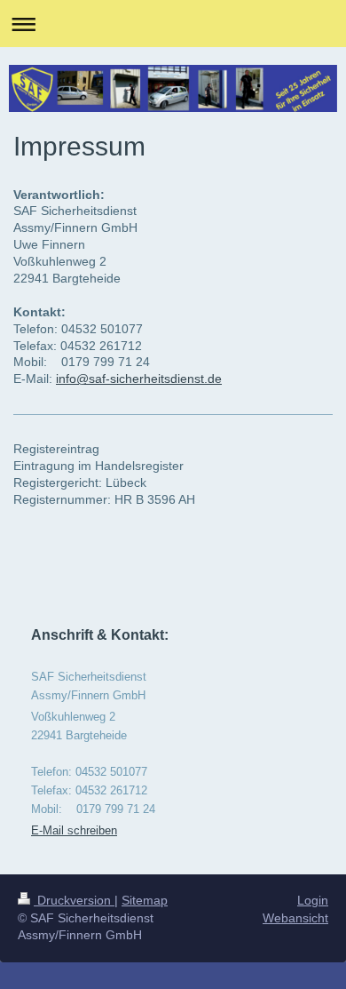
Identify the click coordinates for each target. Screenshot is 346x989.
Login (312, 900)
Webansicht (295, 918)
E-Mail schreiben (74, 830)
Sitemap (145, 900)
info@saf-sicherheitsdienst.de (139, 378)
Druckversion (74, 900)
